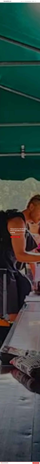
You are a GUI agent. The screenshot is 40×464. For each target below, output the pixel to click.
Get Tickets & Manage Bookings (28, 1)
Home (23, 1)
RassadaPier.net (7, 1)
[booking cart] (35, 1)
